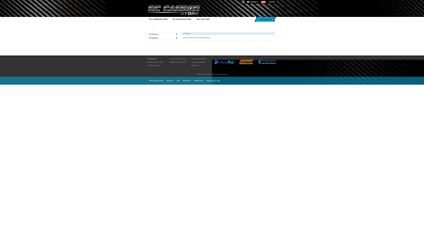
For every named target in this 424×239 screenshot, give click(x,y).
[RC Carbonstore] (173, 10)
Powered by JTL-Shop (213, 81)
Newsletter (195, 65)
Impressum (169, 81)
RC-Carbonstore (158, 19)
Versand (224, 74)
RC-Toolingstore (182, 19)
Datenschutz (187, 81)
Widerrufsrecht (198, 81)
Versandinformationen (198, 62)
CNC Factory (203, 19)
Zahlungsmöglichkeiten (199, 58)
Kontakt (272, 2)
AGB (178, 81)
